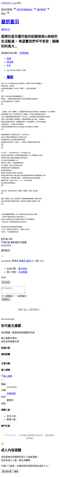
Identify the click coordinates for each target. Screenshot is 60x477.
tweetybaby (6, 245)
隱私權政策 (49, 435)
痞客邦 (22, 261)
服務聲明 (30, 438)
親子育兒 (22, 269)
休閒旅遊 (24, 53)
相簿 (9, 58)
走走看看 (22, 272)
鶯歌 (10, 77)
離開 (16, 471)
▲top (3, 277)
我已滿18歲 (6, 471)
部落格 (10, 62)
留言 (28, 261)
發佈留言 (5, 299)
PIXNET (13, 435)
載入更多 (5, 282)
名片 (9, 65)
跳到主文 (5, 29)
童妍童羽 (10, 21)
